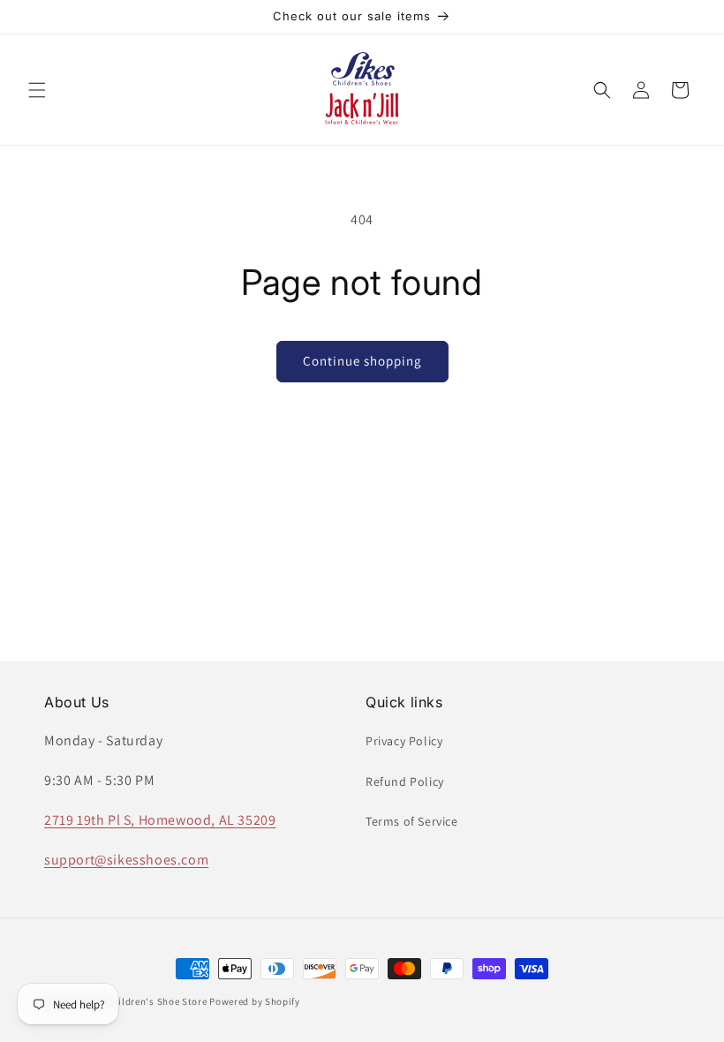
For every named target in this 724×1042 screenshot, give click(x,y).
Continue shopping (362, 360)
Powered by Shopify (254, 1001)
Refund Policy (405, 781)
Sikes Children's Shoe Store (143, 1001)
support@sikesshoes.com (126, 859)
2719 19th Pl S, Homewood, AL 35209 (159, 820)
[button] (37, 90)
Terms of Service (412, 821)
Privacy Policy (404, 741)
